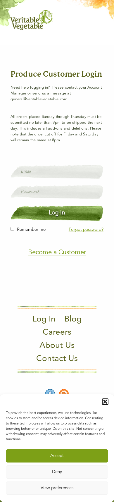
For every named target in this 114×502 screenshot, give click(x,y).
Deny (57, 472)
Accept (57, 456)
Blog (73, 319)
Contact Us (57, 359)
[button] (105, 402)
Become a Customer (57, 252)
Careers (57, 333)
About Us (57, 346)
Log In (44, 319)
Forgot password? (86, 230)
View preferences (57, 488)
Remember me (31, 230)
